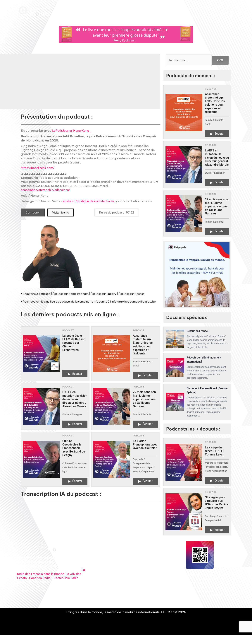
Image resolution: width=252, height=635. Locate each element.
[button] (110, 84)
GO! (220, 60)
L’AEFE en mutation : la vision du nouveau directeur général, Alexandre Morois (74, 399)
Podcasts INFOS (124, 8)
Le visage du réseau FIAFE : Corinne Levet (214, 451)
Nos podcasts (106, 8)
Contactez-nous (209, 8)
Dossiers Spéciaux (146, 8)
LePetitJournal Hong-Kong (70, 130)
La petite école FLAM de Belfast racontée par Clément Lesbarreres (73, 343)
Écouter (75, 374)
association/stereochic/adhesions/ (45, 190)
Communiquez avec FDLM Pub (201, 17)
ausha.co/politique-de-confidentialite (88, 201)
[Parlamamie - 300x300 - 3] (197, 274)
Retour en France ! (198, 331)
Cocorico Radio (40, 578)
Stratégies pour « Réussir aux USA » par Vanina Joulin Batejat (216, 503)
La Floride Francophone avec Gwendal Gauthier (145, 444)
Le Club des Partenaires (185, 8)
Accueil (77, 8)
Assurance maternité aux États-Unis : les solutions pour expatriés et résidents (143, 344)
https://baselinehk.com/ (37, 168)
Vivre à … (164, 8)
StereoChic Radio (66, 578)
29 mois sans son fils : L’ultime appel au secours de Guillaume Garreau (144, 399)
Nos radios (90, 8)
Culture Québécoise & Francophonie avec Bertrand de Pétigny (73, 448)
